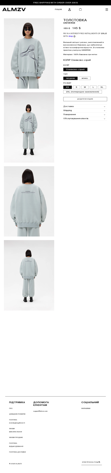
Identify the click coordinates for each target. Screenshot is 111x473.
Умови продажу (16, 437)
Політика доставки (17, 452)
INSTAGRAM (85, 408)
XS (67, 87)
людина (70, 78)
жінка (85, 78)
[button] (58, 9)
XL (102, 87)
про (10, 408)
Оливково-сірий (75, 69)
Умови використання (15, 430)
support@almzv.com (40, 411)
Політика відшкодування (16, 444)
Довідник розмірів (17, 414)
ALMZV (19, 464)
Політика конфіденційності (17, 421)
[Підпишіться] (99, 462)
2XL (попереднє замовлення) (82, 92)
